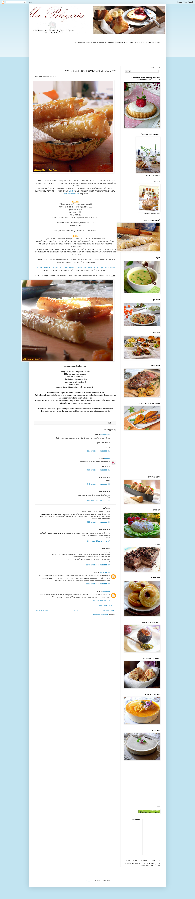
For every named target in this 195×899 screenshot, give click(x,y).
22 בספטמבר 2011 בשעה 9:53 (98, 501)
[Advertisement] (108, 55)
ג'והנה (71, 191)
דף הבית (75, 610)
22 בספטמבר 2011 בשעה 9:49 (98, 484)
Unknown (106, 591)
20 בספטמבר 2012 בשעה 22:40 (98, 565)
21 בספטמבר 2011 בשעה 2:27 (98, 451)
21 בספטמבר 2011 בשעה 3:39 (98, 470)
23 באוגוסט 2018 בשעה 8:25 (99, 600)
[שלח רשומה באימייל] (110, 422)
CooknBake (105, 435)
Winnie (107, 458)
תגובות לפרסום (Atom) (101, 614)
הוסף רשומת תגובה (105, 605)
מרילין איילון (105, 572)
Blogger (89, 881)
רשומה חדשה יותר (108, 610)
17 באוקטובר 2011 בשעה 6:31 (98, 541)
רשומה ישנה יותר (41, 610)
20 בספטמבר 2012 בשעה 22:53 (98, 584)
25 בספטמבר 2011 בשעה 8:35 (98, 522)
